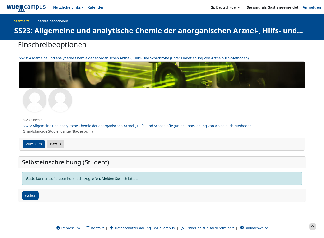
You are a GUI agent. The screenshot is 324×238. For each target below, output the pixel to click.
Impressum (70, 227)
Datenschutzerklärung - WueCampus (144, 227)
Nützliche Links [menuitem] (67, 7)
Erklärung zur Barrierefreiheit (209, 227)
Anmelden (312, 7)
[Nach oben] (312, 226)
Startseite (21, 21)
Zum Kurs (34, 144)
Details (55, 144)
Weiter (30, 195)
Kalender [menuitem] (96, 7)
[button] (225, 7)
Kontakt (97, 227)
